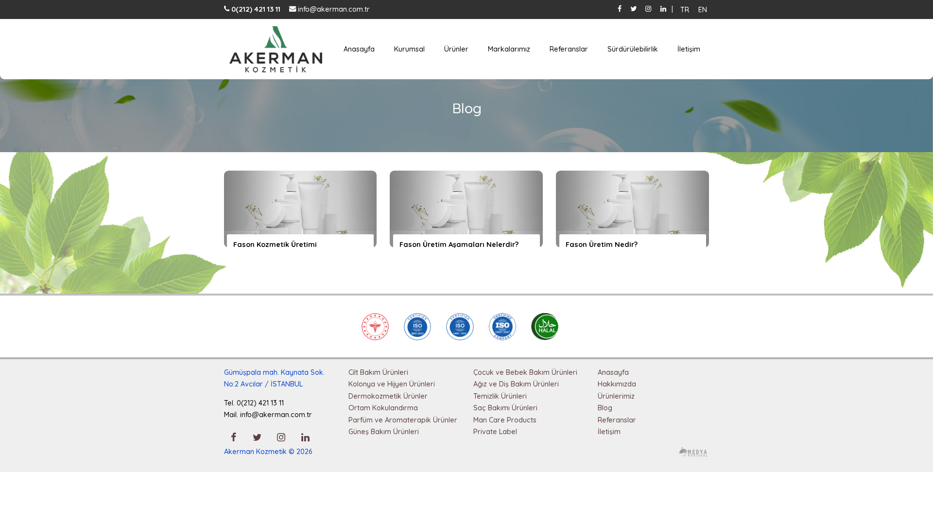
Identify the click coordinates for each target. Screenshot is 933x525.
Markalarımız (509, 49)
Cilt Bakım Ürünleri (378, 372)
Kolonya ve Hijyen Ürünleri (391, 384)
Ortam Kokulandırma (383, 407)
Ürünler (456, 49)
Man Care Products (504, 420)
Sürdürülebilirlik (632, 49)
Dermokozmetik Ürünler (388, 396)
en (702, 9)
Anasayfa (359, 49)
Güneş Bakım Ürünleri (383, 431)
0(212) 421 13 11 (254, 9)
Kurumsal (409, 49)
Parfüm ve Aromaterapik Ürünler (402, 420)
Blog (605, 407)
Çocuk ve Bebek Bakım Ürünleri (525, 372)
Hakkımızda (617, 384)
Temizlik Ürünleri (500, 396)
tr (684, 9)
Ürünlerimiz (616, 396)
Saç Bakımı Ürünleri (505, 407)
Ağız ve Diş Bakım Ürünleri (516, 384)
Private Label (495, 431)
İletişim (688, 49)
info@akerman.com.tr (333, 9)
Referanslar (569, 49)
